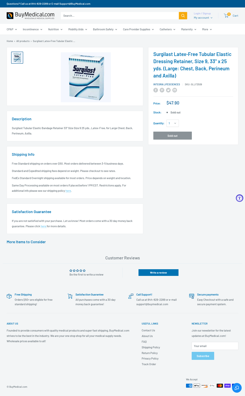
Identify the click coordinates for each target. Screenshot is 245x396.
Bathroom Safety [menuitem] (103, 29)
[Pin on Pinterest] (162, 89)
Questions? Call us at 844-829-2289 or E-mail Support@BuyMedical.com (48, 3)
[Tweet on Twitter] (168, 89)
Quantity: (158, 123)
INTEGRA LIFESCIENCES (166, 84)
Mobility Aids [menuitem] (76, 29)
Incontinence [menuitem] (31, 29)
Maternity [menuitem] (187, 29)
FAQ (144, 341)
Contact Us (148, 330)
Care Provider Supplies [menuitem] (136, 29)
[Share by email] (174, 89)
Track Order (149, 364)
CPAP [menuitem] (10, 29)
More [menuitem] (205, 29)
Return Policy (150, 353)
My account (202, 17)
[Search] (183, 15)
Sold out (173, 135)
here (68, 190)
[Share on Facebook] (155, 89)
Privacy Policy (150, 358)
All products (23, 40)
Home (10, 40)
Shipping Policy (151, 347)
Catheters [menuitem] (166, 29)
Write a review (158, 272)
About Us (147, 336)
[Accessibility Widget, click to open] (239, 198)
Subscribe (203, 356)
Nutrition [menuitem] (53, 29)
